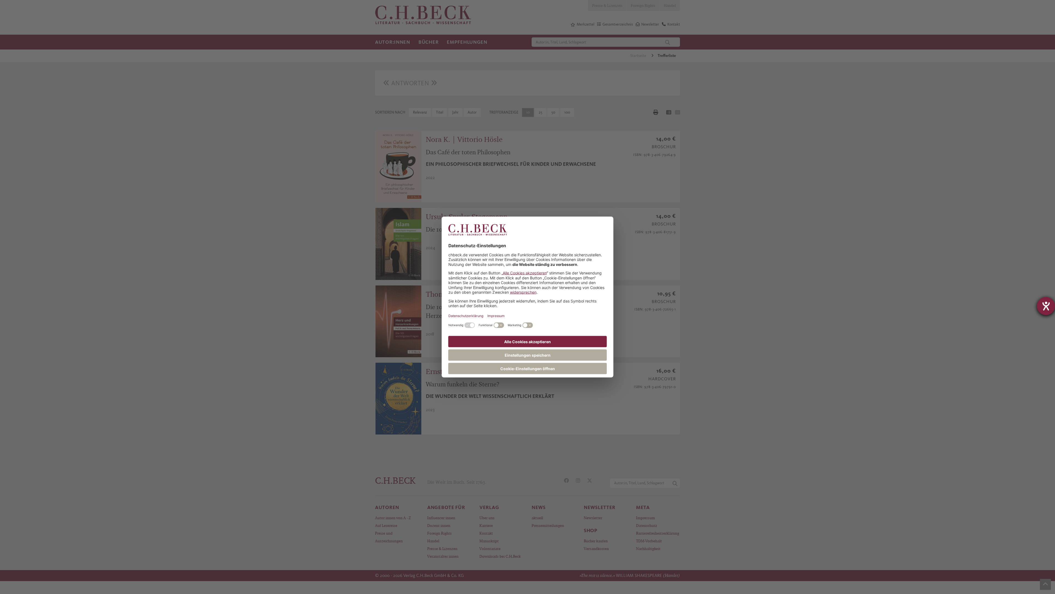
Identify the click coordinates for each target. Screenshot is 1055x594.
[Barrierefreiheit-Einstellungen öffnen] (1046, 306)
